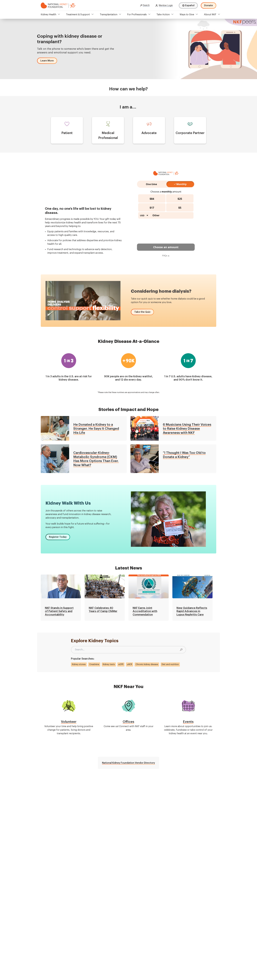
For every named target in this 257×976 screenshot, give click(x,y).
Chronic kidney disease (147, 664)
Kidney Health (48, 14)
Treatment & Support (78, 14)
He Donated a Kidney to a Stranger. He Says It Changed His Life (96, 428)
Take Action (163, 14)
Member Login (166, 5)
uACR (129, 664)
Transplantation (108, 14)
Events (188, 721)
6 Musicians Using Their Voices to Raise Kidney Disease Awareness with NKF (187, 428)
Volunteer (68, 721)
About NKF (210, 14)
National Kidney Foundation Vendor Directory (128, 763)
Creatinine (94, 664)
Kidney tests (109, 664)
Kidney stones (79, 664)
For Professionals (137, 14)
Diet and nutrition (170, 664)
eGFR (120, 664)
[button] (47, 61)
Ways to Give (187, 14)
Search (146, 5)
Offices (128, 721)
